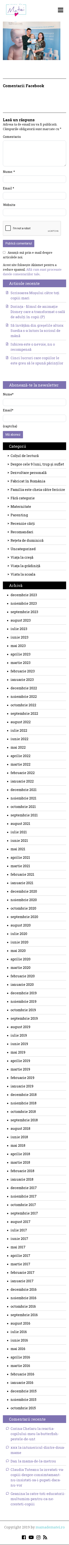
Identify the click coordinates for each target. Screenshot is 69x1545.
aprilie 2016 (20, 1357)
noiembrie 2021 (23, 798)
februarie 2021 (22, 874)
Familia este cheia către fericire (38, 489)
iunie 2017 (19, 1238)
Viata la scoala (23, 574)
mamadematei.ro (50, 1527)
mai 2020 (18, 950)
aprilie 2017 (20, 1255)
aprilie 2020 (20, 959)
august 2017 (20, 1221)
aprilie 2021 (20, 857)
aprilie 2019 (20, 1060)
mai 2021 (18, 849)
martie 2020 (20, 967)
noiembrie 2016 (23, 1298)
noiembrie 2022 (24, 696)
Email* (8, 410)
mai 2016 (18, 1348)
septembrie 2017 (24, 1213)
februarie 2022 (23, 772)
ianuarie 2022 (22, 781)
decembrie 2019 (24, 993)
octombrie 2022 (23, 705)
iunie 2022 (19, 739)
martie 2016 (20, 1365)
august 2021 (20, 823)
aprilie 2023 (20, 654)
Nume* (8, 394)
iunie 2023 (19, 637)
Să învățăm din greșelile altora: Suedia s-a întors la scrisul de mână (37, 330)
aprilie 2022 (20, 755)
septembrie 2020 (24, 916)
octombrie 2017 (23, 1204)
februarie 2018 (22, 1170)
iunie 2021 (19, 840)
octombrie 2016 (23, 1306)
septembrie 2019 (24, 1018)
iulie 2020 (19, 933)
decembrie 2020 (24, 891)
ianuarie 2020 (22, 984)
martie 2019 (20, 1069)
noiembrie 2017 (24, 1196)
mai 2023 (18, 645)
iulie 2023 (19, 628)
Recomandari (22, 532)
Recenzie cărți (23, 523)
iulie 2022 (19, 730)
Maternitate (21, 506)
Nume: (9, 172)
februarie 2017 (22, 1272)
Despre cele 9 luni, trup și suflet (37, 464)
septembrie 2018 (24, 1120)
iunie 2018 (19, 1137)
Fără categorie (23, 498)
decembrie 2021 (24, 789)
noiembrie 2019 (23, 1001)
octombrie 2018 (23, 1111)
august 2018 (20, 1128)
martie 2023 (20, 662)
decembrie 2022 (24, 688)
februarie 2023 (23, 671)
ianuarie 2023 (22, 679)
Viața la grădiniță (25, 565)
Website (9, 205)
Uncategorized (23, 549)
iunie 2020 (19, 942)
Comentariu (12, 137)
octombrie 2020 (23, 908)
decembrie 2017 (24, 1187)
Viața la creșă (22, 557)
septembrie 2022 (24, 713)
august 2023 (21, 620)
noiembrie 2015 (23, 1399)
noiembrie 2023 (24, 603)
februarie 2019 (22, 1077)
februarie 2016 (22, 1374)
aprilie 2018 (20, 1154)
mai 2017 (18, 1247)
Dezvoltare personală (29, 472)
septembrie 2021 (24, 815)
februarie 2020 (23, 976)
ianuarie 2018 (22, 1179)
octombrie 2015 (23, 1408)
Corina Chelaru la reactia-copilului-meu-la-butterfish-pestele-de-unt (35, 1433)
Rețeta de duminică (27, 540)
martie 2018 (20, 1162)
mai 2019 (18, 1052)
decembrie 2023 (24, 595)
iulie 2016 (19, 1331)
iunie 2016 (19, 1340)
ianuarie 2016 (22, 1382)
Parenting (19, 515)
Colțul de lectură (25, 455)
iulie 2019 (19, 1035)
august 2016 (20, 1323)
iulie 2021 (19, 832)
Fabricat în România (28, 481)
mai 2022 (18, 747)
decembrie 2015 (24, 1391)
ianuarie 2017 (22, 1281)
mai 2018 (18, 1145)
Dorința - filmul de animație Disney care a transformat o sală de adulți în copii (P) (38, 311)
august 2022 (21, 722)
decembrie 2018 (24, 1094)
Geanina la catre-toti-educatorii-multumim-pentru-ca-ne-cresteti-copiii (38, 1498)
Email (8, 188)
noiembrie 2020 (24, 899)
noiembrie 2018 (23, 1103)
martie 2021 (20, 866)
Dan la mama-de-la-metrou (33, 1461)
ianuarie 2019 (22, 1086)
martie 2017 (20, 1264)
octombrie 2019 (23, 1010)
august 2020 (21, 925)
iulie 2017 (19, 1230)
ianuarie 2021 (22, 882)
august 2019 (20, 1026)
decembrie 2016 (24, 1289)
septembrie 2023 (24, 611)
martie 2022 (20, 764)
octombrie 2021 (23, 806)
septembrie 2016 (24, 1314)
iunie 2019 (19, 1043)
